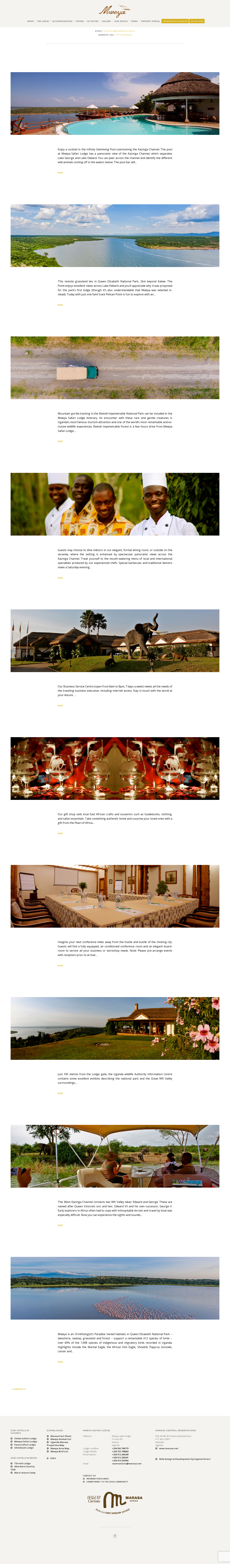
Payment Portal (150, 21)
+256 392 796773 (120, 1448)
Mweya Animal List (60, 1439)
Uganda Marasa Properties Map (57, 1444)
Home (30, 21)
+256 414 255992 (120, 1460)
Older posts (18, 1389)
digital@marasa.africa (119, 31)
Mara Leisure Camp (25, 1472)
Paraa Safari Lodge (25, 1444)
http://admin (124, 35)
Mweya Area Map (59, 1448)
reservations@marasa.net (127, 1463)
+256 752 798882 (120, 1451)
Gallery (106, 21)
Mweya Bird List (59, 1451)
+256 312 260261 (120, 1457)
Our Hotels (121, 21)
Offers (80, 21)
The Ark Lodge (22, 1463)
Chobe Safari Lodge (25, 1438)
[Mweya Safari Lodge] (115, 11)
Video (134, 21)
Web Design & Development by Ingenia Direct (184, 1458)
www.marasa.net (168, 1448)
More (60, 172)
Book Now (197, 21)
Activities (93, 21)
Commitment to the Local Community (107, 1481)
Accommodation (62, 21)
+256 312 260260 (120, 1454)
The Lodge (43, 21)
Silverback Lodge (24, 1447)
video (53, 1458)
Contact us (89, 1475)
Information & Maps (97, 1478)
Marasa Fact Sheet (60, 1436)
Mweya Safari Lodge (25, 1441)
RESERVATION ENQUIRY (175, 21)
